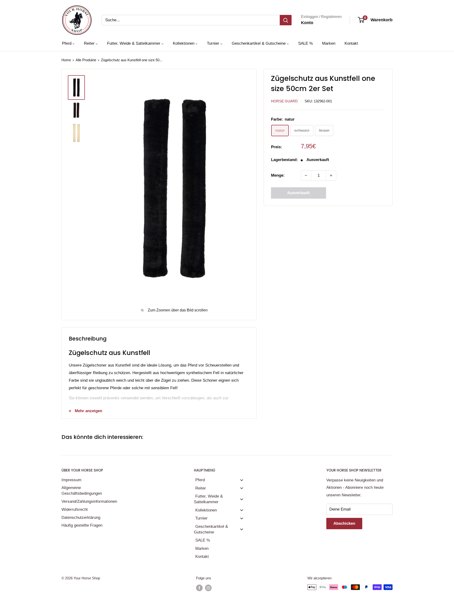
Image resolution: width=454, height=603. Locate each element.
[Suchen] (286, 20)
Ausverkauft (298, 193)
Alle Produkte (86, 60)
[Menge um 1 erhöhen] (331, 175)
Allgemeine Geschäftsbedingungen (81, 490)
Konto (307, 22)
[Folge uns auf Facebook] (199, 587)
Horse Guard (284, 101)
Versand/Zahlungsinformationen (88, 501)
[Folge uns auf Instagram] (208, 587)
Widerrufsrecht (74, 509)
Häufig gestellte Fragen (81, 525)
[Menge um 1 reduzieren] (306, 175)
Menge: (278, 175)
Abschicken (344, 523)
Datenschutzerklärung (80, 517)
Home (66, 60)
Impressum (71, 480)
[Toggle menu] (242, 479)
